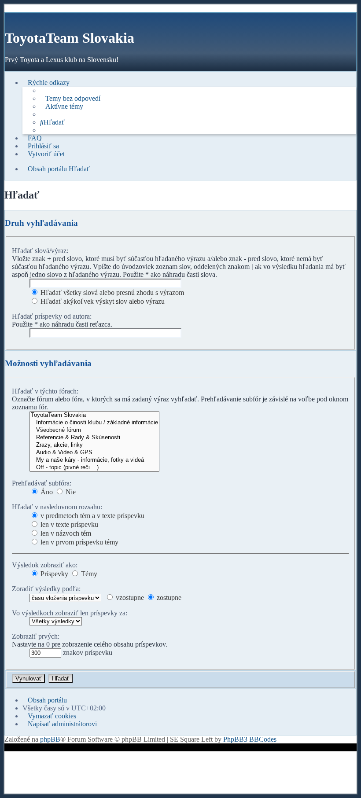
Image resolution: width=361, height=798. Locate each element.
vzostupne (129, 597)
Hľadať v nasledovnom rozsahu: (57, 507)
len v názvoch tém (65, 533)
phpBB (50, 739)
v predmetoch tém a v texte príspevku (91, 515)
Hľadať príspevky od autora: (52, 316)
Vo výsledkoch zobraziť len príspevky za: (69, 613)
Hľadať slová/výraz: (40, 250)
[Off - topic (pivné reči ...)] (94, 467)
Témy (88, 573)
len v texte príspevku (68, 524)
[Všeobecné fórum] (94, 430)
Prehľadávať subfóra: (41, 483)
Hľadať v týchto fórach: (45, 391)
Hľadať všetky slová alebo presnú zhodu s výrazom (111, 292)
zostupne (168, 597)
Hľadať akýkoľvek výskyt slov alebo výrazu (102, 301)
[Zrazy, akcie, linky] (94, 445)
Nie (70, 492)
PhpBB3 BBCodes (249, 739)
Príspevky (53, 573)
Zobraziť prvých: (35, 636)
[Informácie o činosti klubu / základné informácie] (94, 423)
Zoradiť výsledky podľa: (46, 588)
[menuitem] (70, 99)
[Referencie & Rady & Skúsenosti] (94, 437)
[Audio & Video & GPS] (94, 452)
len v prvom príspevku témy (78, 542)
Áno (46, 492)
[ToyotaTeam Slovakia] (94, 415)
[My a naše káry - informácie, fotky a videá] (94, 460)
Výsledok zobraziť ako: (44, 565)
